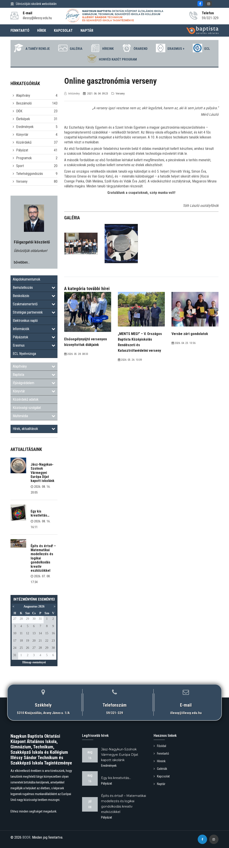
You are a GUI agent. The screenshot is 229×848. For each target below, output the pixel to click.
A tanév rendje (37, 49)
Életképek (23, 119)
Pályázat (22, 150)
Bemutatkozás (23, 287)
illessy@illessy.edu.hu (186, 713)
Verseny (22, 181)
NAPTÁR (87, 30)
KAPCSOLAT (63, 30)
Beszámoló (24, 103)
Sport (20, 166)
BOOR (26, 837)
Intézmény (74, 93)
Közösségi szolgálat (27, 408)
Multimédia (20, 416)
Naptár (161, 784)
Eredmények (25, 127)
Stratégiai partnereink (28, 312)
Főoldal (161, 746)
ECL (207, 49)
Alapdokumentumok (26, 279)
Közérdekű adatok (25, 399)
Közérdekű (24, 142)
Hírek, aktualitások (25, 429)
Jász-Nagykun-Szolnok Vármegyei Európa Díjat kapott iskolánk (42, 472)
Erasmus (19, 345)
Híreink (108, 49)
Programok (24, 158)
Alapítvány (23, 95)
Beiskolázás (21, 296)
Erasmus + (176, 49)
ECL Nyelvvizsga (24, 354)
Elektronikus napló (25, 320)
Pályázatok (20, 337)
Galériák (162, 769)
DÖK (19, 111)
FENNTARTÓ (20, 30)
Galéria (76, 49)
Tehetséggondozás (29, 174)
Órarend (141, 49)
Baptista (18, 375)
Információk (21, 329)
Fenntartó (163, 753)
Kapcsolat (163, 776)
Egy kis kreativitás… (40, 513)
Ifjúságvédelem (23, 383)
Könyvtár (22, 134)
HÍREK (41, 30)
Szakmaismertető (25, 304)
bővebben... (22, 262)
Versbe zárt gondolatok (190, 334)
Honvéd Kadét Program (118, 59)
